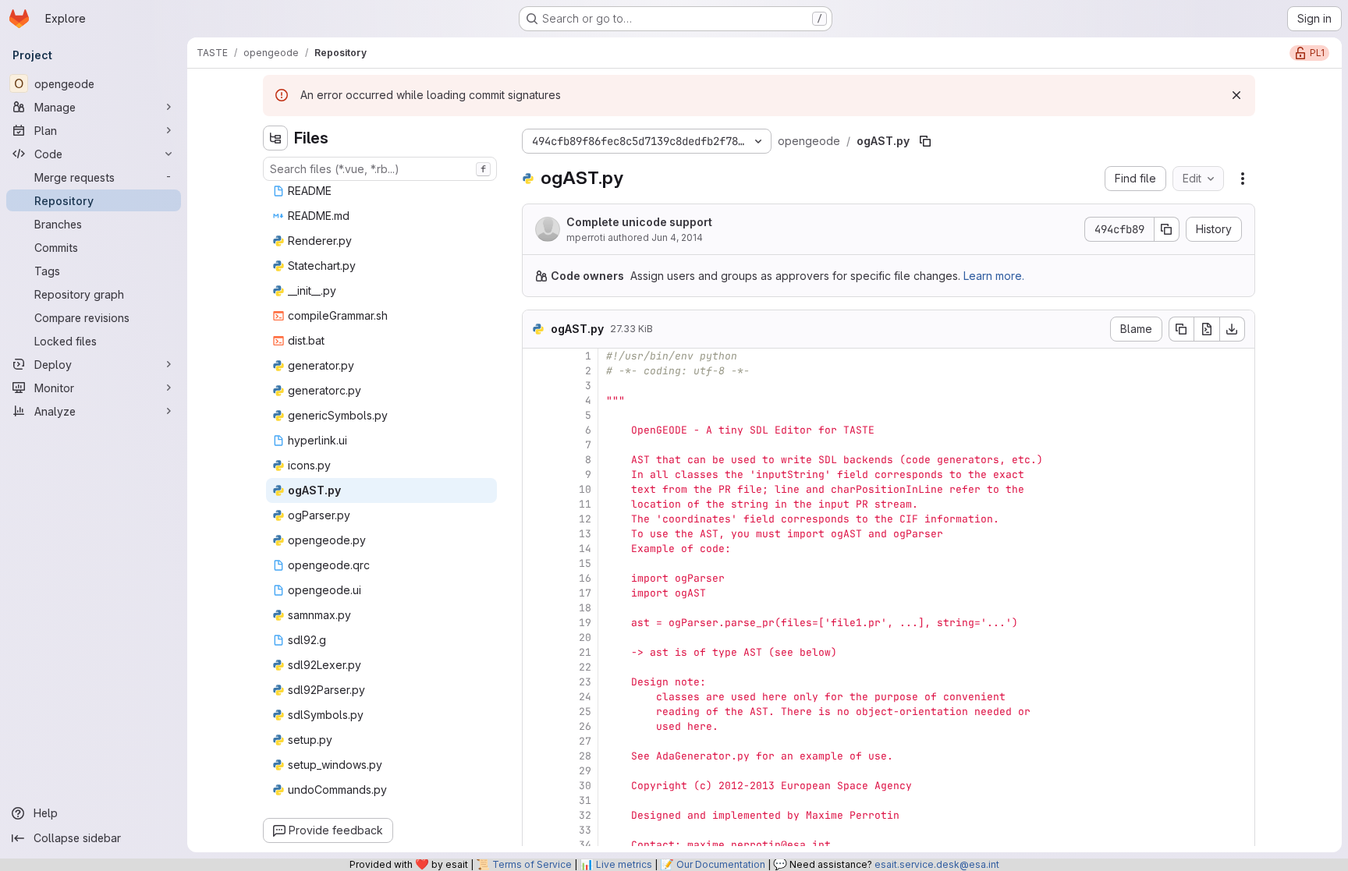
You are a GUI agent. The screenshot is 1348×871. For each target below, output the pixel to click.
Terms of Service (532, 864)
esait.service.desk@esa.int (936, 864)
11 (585, 504)
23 (585, 682)
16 (585, 578)
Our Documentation (720, 864)
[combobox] (380, 169)
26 (585, 726)
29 (585, 770)
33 (585, 830)
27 (585, 741)
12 (585, 519)
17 (585, 593)
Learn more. (993, 275)
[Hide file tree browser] (275, 138)
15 (585, 563)
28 (585, 756)
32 (585, 815)
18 (585, 607)
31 (585, 800)
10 (585, 489)
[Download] (1232, 329)
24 (585, 696)
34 (585, 845)
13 (585, 533)
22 (585, 667)
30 (585, 785)
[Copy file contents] (1181, 329)
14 (585, 548)
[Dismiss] (1236, 95)
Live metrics (624, 864)
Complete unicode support (639, 221)
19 (585, 622)
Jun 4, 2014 (677, 237)
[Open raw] (1206, 329)
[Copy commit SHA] (1167, 229)
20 (585, 637)
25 (585, 711)
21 (585, 652)
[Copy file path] (925, 141)
